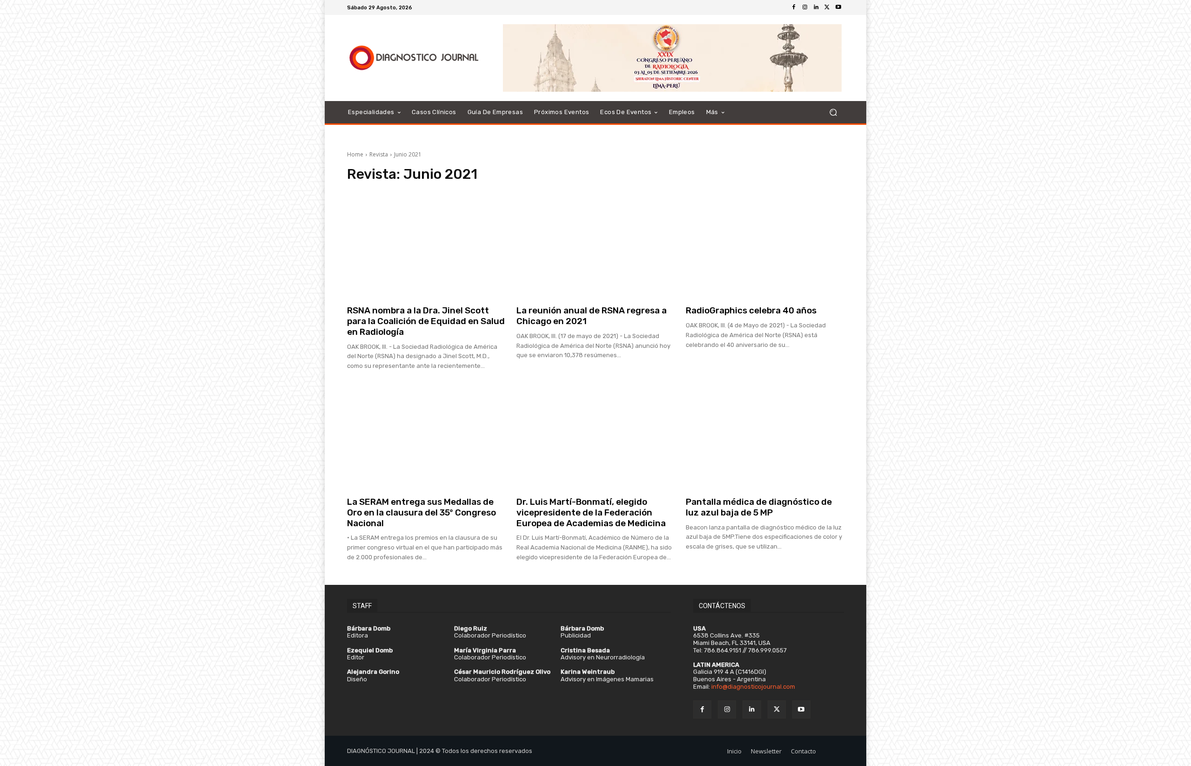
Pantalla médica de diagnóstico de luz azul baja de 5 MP (759, 507)
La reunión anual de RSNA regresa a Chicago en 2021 (591, 315)
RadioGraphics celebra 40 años (751, 310)
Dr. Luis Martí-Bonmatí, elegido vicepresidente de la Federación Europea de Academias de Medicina (591, 512)
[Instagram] (804, 7)
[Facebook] (793, 7)
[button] (833, 112)
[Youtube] (838, 7)
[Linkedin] (816, 7)
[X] (827, 7)
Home (355, 154)
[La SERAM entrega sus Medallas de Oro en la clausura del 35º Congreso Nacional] (426, 435)
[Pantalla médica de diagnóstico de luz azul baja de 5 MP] (765, 435)
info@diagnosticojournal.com (753, 686)
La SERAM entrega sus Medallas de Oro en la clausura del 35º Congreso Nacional (421, 512)
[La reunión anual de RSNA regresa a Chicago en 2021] (595, 244)
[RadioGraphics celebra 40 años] (765, 244)
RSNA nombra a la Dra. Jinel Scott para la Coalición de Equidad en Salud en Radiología (426, 321)
